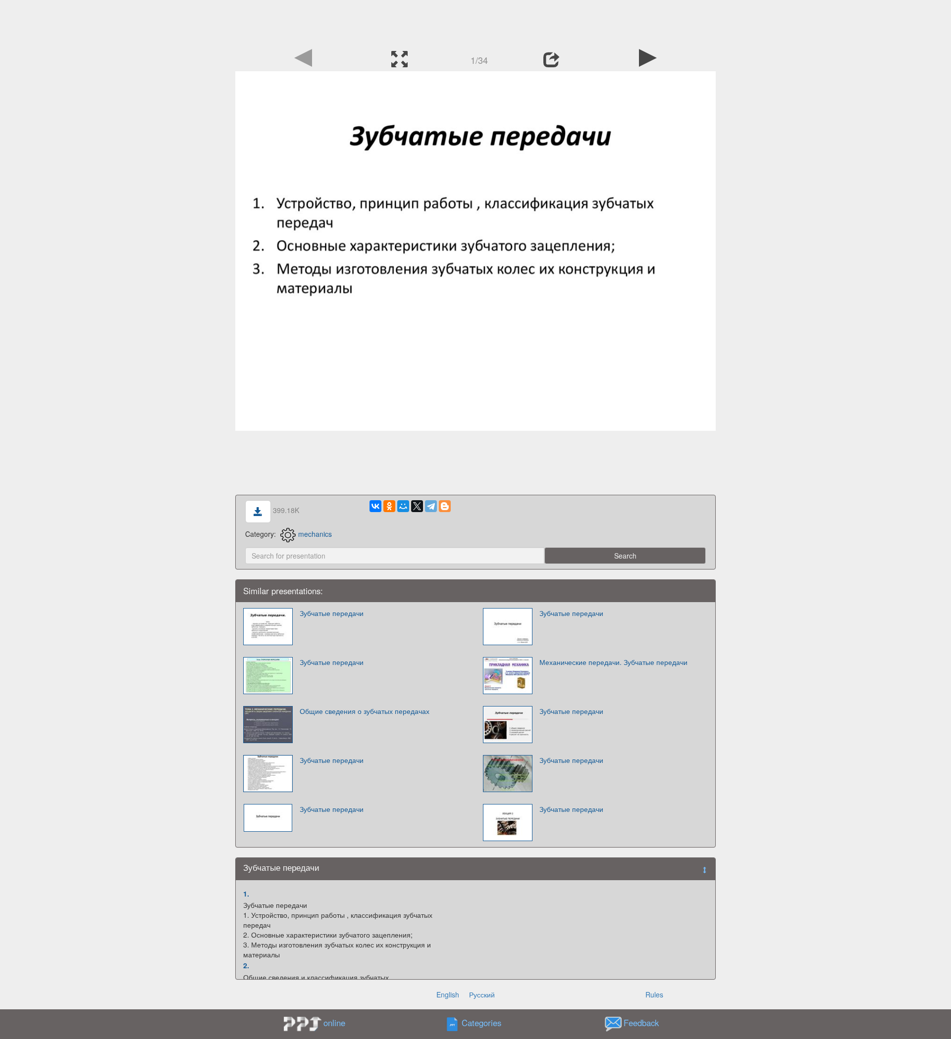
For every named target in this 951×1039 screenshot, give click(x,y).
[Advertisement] (475, 22)
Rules (654, 994)
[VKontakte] (375, 506)
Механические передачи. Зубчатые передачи (613, 662)
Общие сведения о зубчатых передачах (364, 711)
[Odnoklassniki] (389, 506)
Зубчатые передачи (332, 613)
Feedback (641, 1023)
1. (246, 893)
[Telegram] (431, 506)
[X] (417, 506)
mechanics (315, 534)
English (447, 994)
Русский (482, 994)
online (334, 1023)
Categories (481, 1023)
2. (246, 965)
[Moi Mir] (403, 506)
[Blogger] (445, 506)
